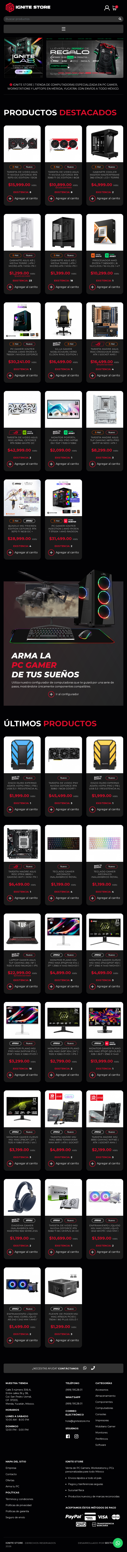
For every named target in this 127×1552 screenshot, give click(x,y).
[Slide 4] (81, 73)
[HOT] (15, 167)
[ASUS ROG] (97, 344)
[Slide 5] (88, 73)
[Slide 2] (68, 73)
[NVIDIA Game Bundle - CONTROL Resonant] (29, 432)
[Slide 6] (95, 73)
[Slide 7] (102, 73)
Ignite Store (14, 1543)
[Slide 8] (108, 73)
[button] (107, 7)
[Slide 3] (75, 73)
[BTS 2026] (56, 344)
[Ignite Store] (28, 7)
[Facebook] (67, 1437)
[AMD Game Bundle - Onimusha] (97, 256)
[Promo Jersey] (111, 256)
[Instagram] (76, 1437)
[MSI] (29, 521)
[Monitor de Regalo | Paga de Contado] (70, 521)
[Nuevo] (29, 167)
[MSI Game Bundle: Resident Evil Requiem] (111, 1043)
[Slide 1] (61, 73)
